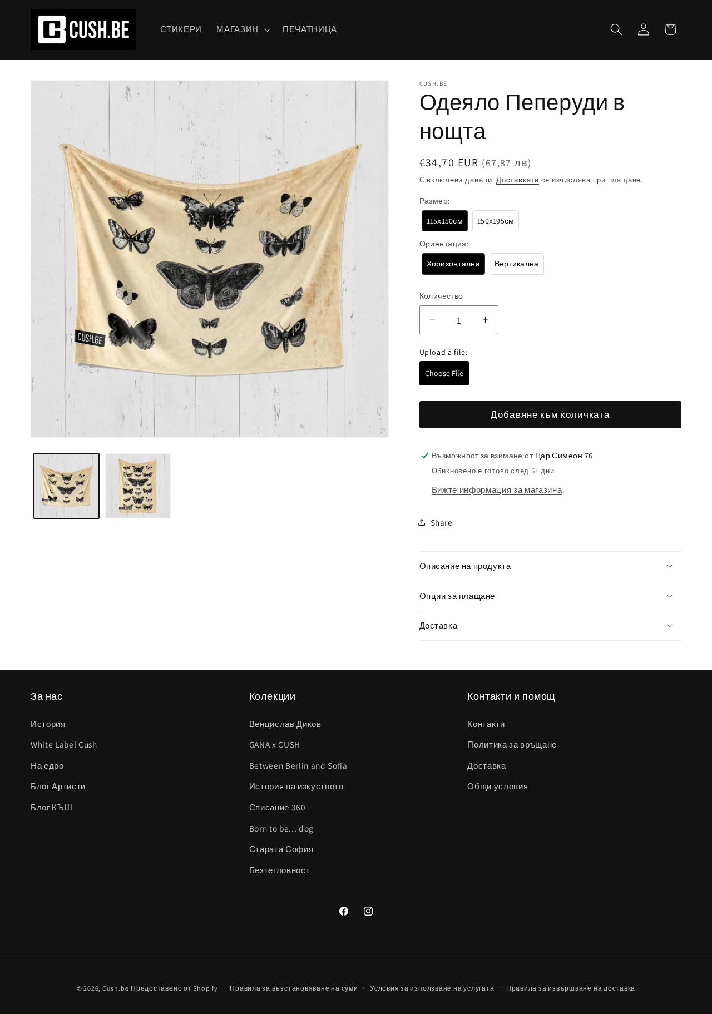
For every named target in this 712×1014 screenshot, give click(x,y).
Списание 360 (277, 807)
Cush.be (115, 988)
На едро (47, 765)
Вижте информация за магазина (497, 488)
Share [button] (442, 521)
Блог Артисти (58, 786)
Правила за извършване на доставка (570, 988)
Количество (441, 295)
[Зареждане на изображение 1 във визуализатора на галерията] (67, 486)
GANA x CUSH (274, 744)
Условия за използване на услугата (432, 988)
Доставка (486, 765)
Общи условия (497, 786)
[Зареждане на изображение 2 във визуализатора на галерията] (138, 486)
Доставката (517, 179)
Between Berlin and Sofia (298, 765)
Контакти (486, 723)
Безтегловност (279, 869)
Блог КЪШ (51, 807)
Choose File (444, 373)
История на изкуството (296, 786)
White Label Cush (64, 744)
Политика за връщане (512, 744)
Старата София (281, 848)
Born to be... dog (281, 828)
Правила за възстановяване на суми (294, 988)
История (48, 723)
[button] (242, 29)
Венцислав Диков (285, 723)
